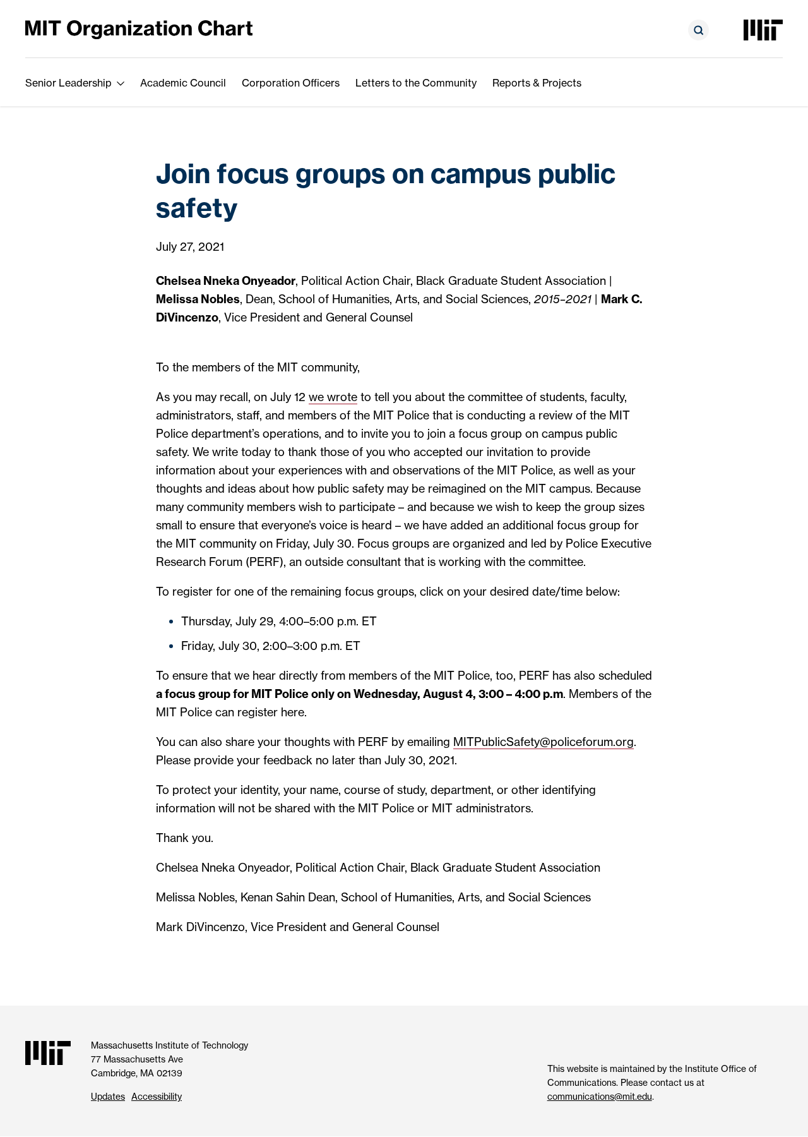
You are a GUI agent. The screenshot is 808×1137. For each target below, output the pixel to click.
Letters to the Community (416, 82)
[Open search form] (698, 30)
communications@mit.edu (599, 1096)
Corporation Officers (291, 82)
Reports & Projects (536, 82)
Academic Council (183, 82)
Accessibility (156, 1096)
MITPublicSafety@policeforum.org (543, 742)
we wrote (333, 397)
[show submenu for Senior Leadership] (120, 83)
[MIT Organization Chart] (138, 28)
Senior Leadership (68, 82)
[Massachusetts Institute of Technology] (763, 30)
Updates (108, 1096)
